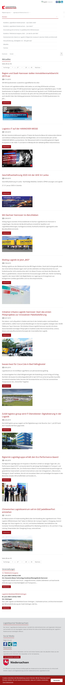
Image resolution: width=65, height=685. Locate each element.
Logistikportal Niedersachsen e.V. (21, 12)
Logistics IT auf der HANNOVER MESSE (20, 128)
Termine (5, 48)
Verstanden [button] (56, 680)
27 (18, 67)
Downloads (4, 54)
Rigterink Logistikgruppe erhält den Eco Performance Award (30, 457)
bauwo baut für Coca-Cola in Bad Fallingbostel (23, 364)
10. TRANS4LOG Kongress (10, 573)
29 (26, 67)
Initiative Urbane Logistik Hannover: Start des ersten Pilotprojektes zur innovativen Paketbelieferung (26, 313)
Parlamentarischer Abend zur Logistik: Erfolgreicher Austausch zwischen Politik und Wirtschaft (30, 37)
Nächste (37, 67)
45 (31, 67)
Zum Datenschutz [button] (8, 682)
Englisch (50, 2)
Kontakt (11, 54)
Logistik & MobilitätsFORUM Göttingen (14, 594)
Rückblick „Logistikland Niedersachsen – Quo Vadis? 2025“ (19, 22)
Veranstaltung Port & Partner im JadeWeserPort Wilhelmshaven (21, 30)
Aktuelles (5, 44)
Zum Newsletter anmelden (11, 657)
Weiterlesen (6, 103)
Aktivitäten (4, 17)
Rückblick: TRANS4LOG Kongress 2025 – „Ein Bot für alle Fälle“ (20, 33)
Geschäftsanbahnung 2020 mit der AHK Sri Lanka (25, 175)
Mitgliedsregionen (6, 12)
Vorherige (6, 67)
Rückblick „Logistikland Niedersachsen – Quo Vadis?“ (18, 26)
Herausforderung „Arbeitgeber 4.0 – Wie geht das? (17, 41)
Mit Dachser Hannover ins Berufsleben (20, 215)
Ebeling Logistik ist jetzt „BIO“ (15, 259)
